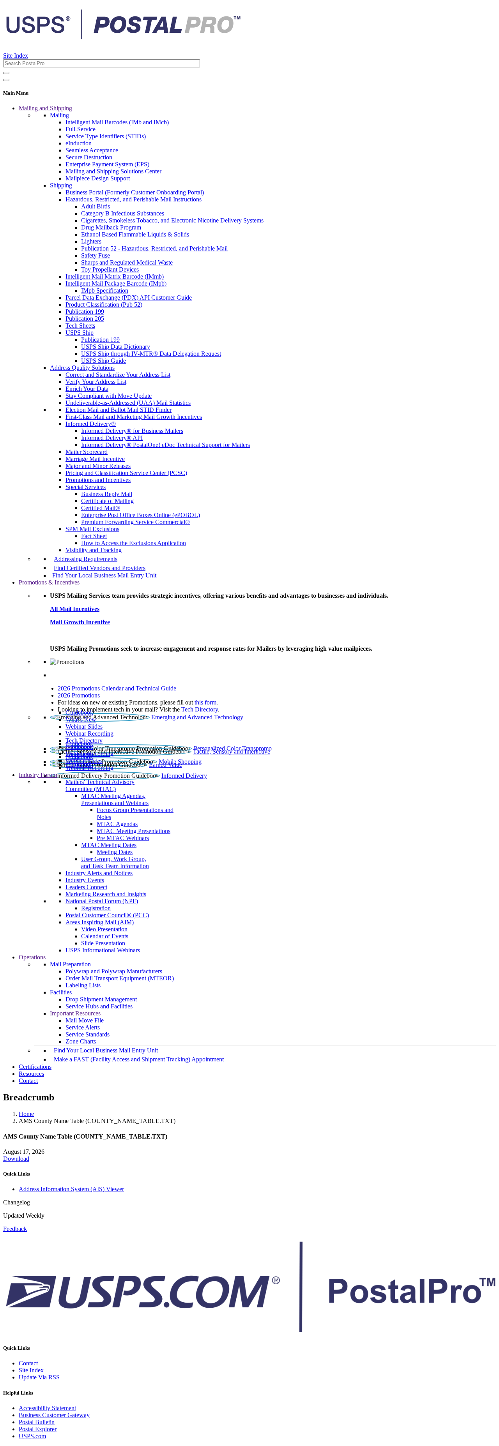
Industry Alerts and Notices (99, 873)
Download (16, 1158)
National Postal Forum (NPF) (101, 901)
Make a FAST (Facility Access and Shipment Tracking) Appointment (139, 1059)
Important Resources (75, 1013)
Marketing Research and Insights (105, 894)
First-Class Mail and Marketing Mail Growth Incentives (133, 416)
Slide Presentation (103, 943)
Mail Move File (84, 1020)
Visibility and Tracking (93, 550)
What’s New (80, 719)
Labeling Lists (83, 985)
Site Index (15, 55)
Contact (28, 1080)
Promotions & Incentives (49, 582)
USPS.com (32, 1436)
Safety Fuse (95, 255)
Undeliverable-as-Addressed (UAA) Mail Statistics (128, 402)
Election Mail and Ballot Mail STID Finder (118, 409)
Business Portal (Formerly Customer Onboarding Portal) (134, 192)
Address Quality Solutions (82, 367)
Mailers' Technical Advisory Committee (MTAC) (99, 785)
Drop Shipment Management (101, 999)
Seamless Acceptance (91, 150)
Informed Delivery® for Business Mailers (132, 430)
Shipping (61, 185)
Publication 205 (84, 318)
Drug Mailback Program (111, 227)
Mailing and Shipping (45, 108)
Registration (96, 908)
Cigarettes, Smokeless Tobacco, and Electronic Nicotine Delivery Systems (172, 220)
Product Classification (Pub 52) (103, 304)
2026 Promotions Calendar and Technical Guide (117, 688)
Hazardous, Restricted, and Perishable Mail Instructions (133, 199)
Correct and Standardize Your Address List (117, 374)
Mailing (59, 115)
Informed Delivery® (90, 423)
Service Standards (87, 1034)
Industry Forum (38, 775)
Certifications (35, 1066)
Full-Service (80, 129)
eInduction (78, 143)
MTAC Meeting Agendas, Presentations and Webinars (115, 799)
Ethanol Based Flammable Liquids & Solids (135, 234)
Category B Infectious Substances (122, 213)
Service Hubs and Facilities (99, 1006)
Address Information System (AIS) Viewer (71, 1189)
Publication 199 (84, 311)
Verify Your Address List (95, 381)
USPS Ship (79, 332)
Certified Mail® (100, 508)
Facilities (61, 992)
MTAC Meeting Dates (108, 845)
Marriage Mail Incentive (95, 459)
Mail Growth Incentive (80, 622)
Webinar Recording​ (89, 733)
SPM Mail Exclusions (92, 529)
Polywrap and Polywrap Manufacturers (113, 971)
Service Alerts (82, 1027)
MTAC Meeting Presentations (133, 831)
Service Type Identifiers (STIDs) (105, 136)
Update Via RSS (39, 1377)
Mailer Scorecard (86, 451)
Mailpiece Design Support (97, 178)
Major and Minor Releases (98, 466)
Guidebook (79, 712)
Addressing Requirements (85, 559)
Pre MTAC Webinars (123, 838)
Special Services (85, 487)
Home (26, 1114)
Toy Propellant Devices (110, 269)
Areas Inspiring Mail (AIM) (99, 922)
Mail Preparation (70, 964)
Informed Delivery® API (112, 437)
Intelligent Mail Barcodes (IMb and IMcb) (117, 122)
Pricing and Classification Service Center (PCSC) (126, 473)
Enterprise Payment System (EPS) (107, 164)
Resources (31, 1073)
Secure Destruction (88, 157)
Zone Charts (80, 1041)
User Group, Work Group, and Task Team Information (115, 862)
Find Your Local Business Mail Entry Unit (104, 575)
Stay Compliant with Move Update (108, 395)
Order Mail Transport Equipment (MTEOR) (119, 978)
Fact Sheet (94, 536)
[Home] (123, 37)
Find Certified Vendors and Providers (99, 568)
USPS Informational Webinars (102, 950)
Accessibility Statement (47, 1408)
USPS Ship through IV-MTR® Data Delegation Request (151, 353)
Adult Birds (95, 206)
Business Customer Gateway (54, 1415)
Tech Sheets (80, 325)
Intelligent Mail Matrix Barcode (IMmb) (114, 276)
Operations (32, 957)
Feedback (15, 1228)
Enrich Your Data (86, 388)
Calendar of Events (104, 936)
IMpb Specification (104, 290)
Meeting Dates (115, 852)
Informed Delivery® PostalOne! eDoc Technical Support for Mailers (165, 444)
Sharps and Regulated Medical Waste (127, 262)
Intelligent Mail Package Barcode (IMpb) (115, 283)
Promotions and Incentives (98, 480)
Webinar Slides (84, 726)
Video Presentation (104, 929)
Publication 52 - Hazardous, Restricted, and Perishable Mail (154, 248)
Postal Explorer (38, 1429)
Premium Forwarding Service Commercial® (135, 522)
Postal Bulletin (37, 1422)
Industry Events (84, 880)
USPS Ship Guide (103, 360)
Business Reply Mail (106, 494)
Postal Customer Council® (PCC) (107, 915)
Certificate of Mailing (107, 501)
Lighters (91, 241)
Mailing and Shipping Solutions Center (113, 171)
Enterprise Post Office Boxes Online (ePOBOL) (140, 515)
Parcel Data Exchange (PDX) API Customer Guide (128, 297)
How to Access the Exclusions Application (133, 543)
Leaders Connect (86, 887)
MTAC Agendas (117, 824)
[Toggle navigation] (6, 80)
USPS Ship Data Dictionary (115, 346)
